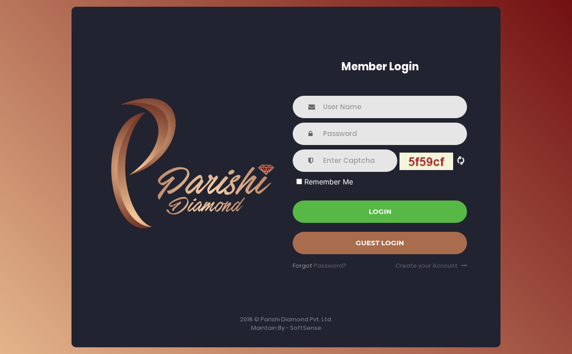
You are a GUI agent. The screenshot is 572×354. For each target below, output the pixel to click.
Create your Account (427, 265)
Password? (330, 265)
